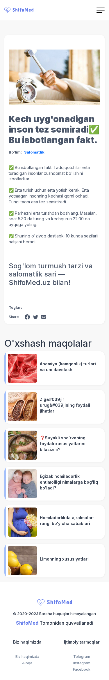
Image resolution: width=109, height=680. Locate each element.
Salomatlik (34, 152)
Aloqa (27, 663)
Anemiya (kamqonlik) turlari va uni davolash (68, 366)
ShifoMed (27, 623)
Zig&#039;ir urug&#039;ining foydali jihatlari (65, 405)
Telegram (81, 656)
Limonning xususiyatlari (64, 558)
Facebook (81, 669)
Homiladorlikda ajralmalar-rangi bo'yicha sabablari (67, 520)
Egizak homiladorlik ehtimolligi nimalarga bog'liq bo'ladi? (69, 482)
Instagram (81, 663)
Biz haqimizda (27, 656)
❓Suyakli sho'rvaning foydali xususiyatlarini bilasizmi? (62, 443)
